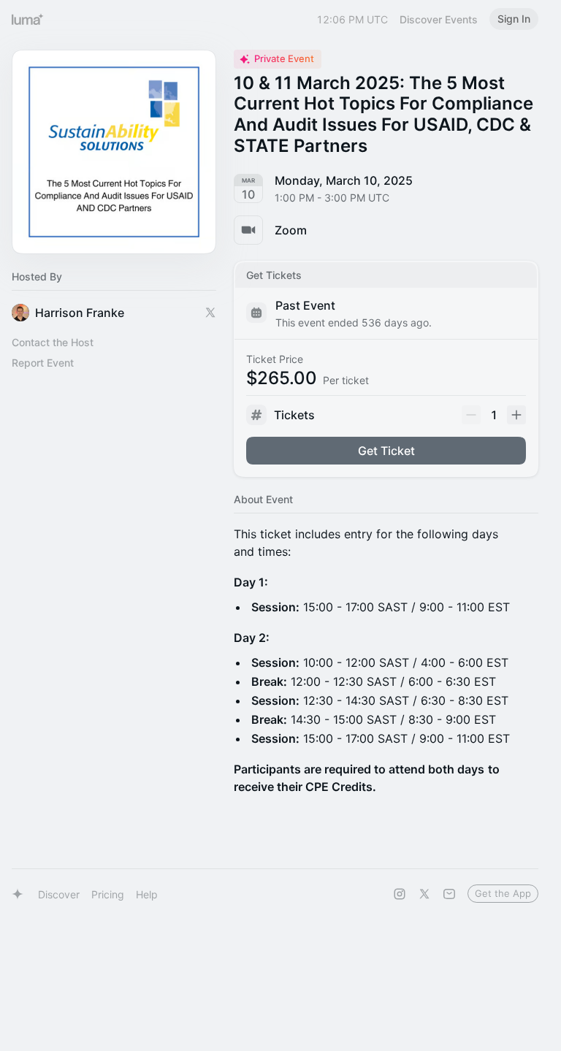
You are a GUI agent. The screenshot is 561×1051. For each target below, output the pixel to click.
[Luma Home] (28, 19)
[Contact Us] (449, 894)
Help (147, 894)
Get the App (503, 893)
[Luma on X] (424, 894)
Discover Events (439, 19)
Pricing (107, 894)
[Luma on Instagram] (399, 894)
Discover (59, 894)
